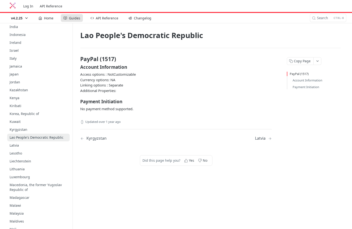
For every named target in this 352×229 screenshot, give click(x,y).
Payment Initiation (306, 87)
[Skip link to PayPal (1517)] (77, 59)
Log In (28, 6)
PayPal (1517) (299, 74)
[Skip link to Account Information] (77, 67)
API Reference (51, 6)
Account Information (307, 80)
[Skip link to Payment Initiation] (77, 101)
